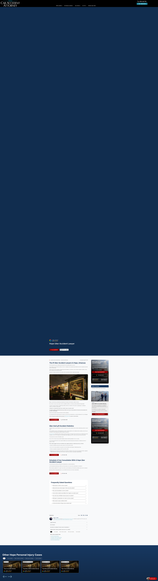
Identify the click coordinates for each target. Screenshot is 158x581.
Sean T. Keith (58, 518)
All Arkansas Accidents (68, 5)
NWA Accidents (59, 5)
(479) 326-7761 (67, 416)
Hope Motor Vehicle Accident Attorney (56, 537)
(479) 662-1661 (64, 454)
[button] (142, 4)
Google (93, 436)
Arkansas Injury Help (91, 5)
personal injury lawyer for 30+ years (68, 518)
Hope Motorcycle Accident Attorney (56, 538)
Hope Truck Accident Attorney (67, 568)
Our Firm (83, 5)
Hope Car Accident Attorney (10, 568)
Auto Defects (77, 5)
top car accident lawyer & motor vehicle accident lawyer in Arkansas (62, 519)
